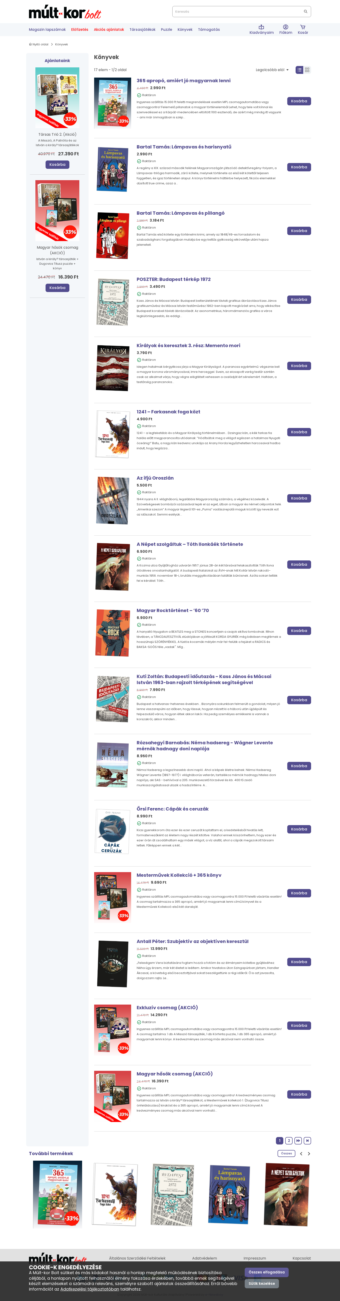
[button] (285, 29)
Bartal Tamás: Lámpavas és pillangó (181, 213)
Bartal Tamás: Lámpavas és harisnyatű (184, 147)
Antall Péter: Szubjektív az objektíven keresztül (193, 941)
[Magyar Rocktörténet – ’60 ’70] (112, 632)
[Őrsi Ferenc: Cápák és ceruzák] (112, 831)
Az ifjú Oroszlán (155, 478)
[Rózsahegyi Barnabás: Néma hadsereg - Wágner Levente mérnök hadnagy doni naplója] (112, 765)
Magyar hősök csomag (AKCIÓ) (175, 1074)
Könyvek (61, 44)
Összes (286, 1153)
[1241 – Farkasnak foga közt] (112, 434)
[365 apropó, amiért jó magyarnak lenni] (112, 103)
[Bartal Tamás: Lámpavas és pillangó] (112, 235)
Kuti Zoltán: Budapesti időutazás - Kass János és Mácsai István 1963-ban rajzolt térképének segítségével (204, 679)
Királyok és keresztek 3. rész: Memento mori (188, 345)
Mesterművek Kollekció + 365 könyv (179, 875)
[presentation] (301, 1153)
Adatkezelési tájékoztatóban (89, 1289)
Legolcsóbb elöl (270, 69)
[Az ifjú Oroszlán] (112, 500)
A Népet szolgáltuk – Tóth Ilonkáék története (190, 544)
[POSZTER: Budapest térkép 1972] (112, 301)
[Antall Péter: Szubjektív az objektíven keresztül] (112, 963)
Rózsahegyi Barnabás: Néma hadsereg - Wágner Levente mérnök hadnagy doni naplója (205, 745)
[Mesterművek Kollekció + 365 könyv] (112, 897)
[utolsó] (307, 1140)
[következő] (298, 1140)
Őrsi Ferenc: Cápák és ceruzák (173, 809)
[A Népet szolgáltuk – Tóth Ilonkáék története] (112, 566)
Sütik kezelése (262, 1283)
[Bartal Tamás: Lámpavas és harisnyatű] (112, 169)
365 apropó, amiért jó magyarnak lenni (184, 80)
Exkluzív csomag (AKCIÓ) (167, 1007)
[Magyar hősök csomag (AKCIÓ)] (112, 1096)
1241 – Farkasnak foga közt (168, 412)
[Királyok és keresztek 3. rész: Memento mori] (112, 368)
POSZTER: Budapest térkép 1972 (174, 279)
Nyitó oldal (40, 44)
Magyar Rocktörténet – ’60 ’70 (173, 610)
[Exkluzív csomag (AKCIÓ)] (112, 1030)
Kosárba (57, 164)
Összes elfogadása (267, 1272)
